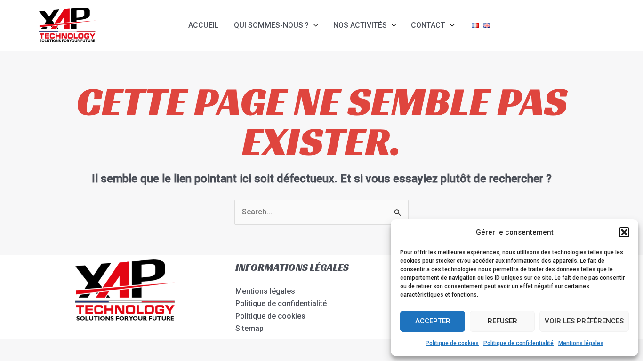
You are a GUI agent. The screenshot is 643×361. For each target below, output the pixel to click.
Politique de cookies (452, 343)
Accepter (432, 321)
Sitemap (249, 328)
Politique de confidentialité (518, 343)
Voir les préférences (584, 321)
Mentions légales (580, 343)
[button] (624, 232)
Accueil (203, 25)
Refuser (502, 321)
